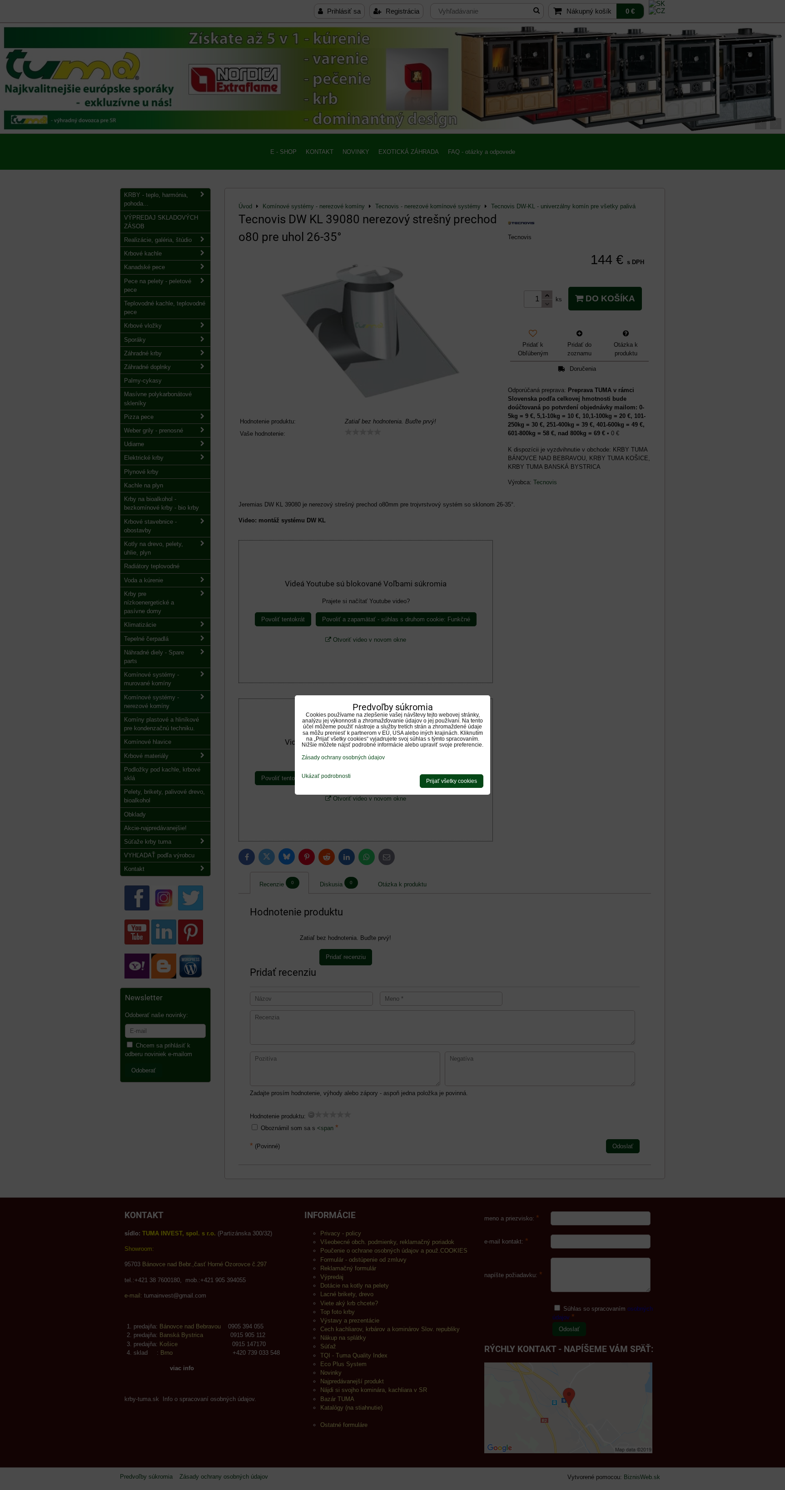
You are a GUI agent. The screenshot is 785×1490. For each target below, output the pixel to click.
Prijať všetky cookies (451, 781)
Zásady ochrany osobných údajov (343, 757)
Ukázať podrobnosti (326, 776)
